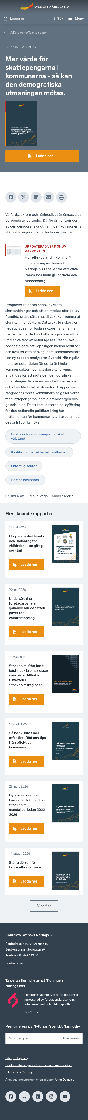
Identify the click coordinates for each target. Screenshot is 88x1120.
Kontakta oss (14, 963)
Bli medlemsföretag (18, 1072)
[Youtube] (65, 1096)
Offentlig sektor (24, 466)
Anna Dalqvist (64, 1080)
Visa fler (44, 906)
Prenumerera (71, 1038)
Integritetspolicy (16, 1058)
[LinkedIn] (36, 197)
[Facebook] (10, 197)
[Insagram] (51, 1096)
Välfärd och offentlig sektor (28, 33)
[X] (23, 197)
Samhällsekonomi (25, 480)
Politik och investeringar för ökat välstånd (37, 436)
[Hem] (44, 6)
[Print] (61, 197)
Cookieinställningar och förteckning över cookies (38, 1065)
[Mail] (48, 197)
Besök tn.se (32, 1012)
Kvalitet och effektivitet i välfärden (39, 452)
